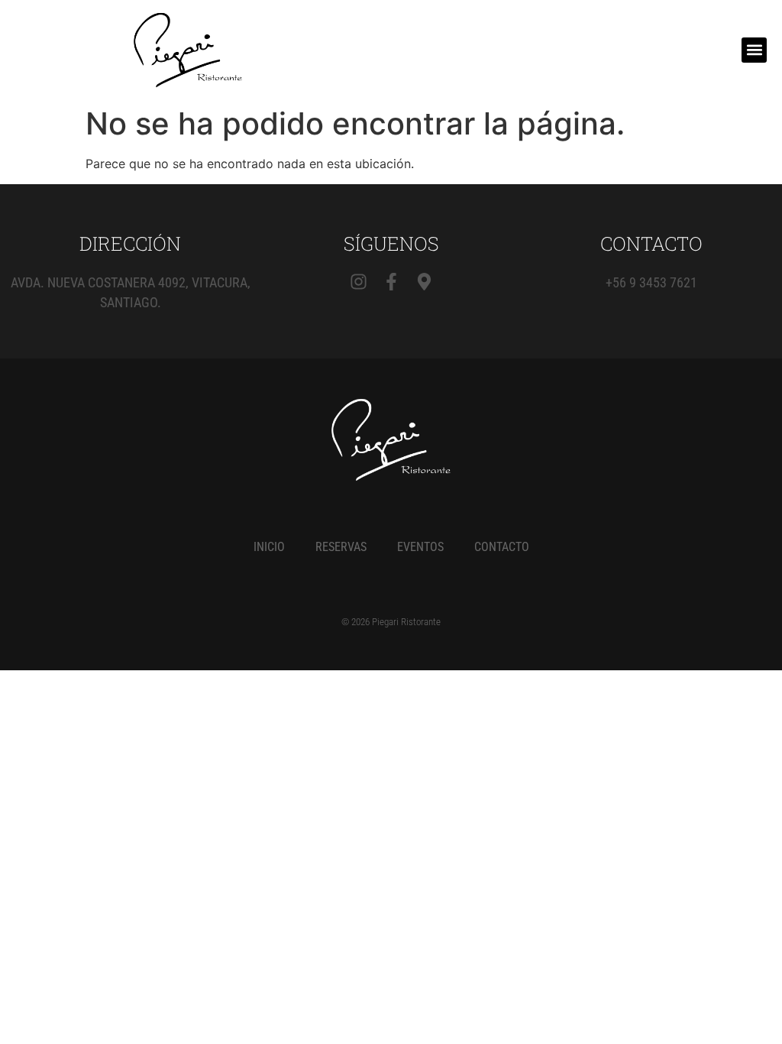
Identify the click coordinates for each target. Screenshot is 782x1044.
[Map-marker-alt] (424, 281)
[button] (754, 50)
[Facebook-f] (391, 281)
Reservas (341, 547)
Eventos (420, 547)
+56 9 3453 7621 (651, 282)
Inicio (269, 547)
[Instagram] (358, 281)
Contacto (501, 547)
